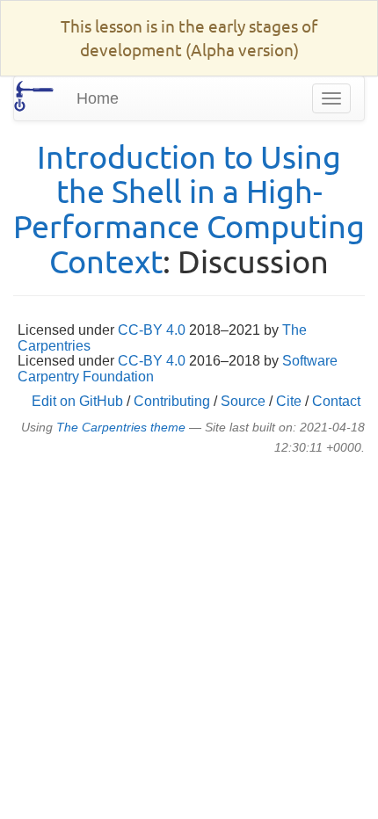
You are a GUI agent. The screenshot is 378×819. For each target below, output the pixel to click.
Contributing (172, 401)
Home (97, 98)
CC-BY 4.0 (151, 330)
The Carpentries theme (120, 427)
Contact (336, 401)
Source (243, 401)
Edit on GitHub (77, 401)
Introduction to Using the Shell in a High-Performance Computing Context (189, 208)
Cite (289, 401)
